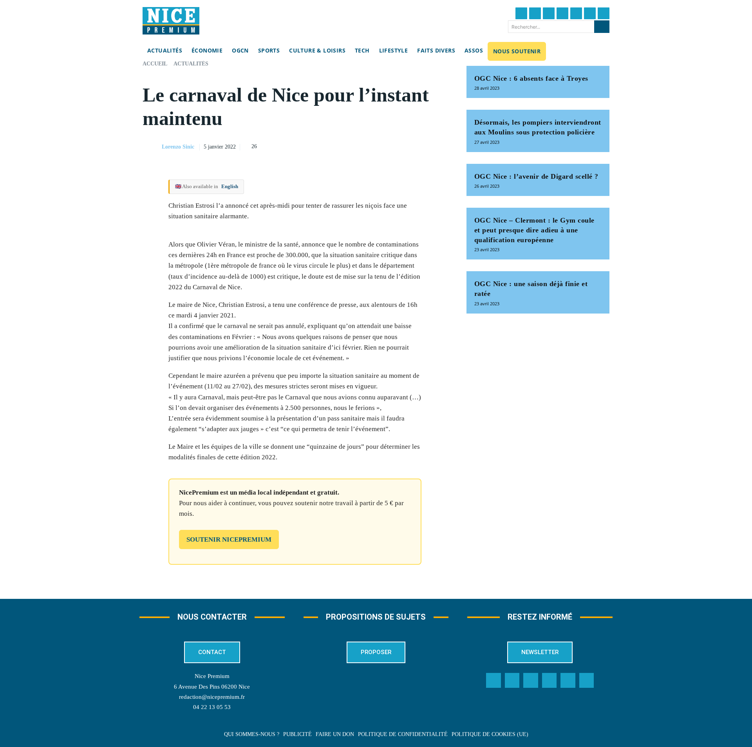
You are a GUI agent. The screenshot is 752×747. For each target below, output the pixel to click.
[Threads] (562, 13)
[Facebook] (521, 13)
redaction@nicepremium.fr (212, 697)
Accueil (155, 64)
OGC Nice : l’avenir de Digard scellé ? (536, 176)
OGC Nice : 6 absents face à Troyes (531, 78)
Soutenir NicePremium (228, 539)
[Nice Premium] (171, 20)
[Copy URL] (368, 146)
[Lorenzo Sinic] (152, 147)
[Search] (601, 26)
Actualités (191, 64)
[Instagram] (549, 13)
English (229, 186)
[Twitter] (535, 13)
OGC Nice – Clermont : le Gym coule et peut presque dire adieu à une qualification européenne (534, 230)
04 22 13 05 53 (212, 707)
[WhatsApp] (422, 146)
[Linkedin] (590, 13)
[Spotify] (567, 680)
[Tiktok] (576, 13)
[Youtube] (603, 13)
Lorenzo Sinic (178, 147)
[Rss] (586, 680)
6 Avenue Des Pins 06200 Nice (212, 687)
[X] (404, 146)
